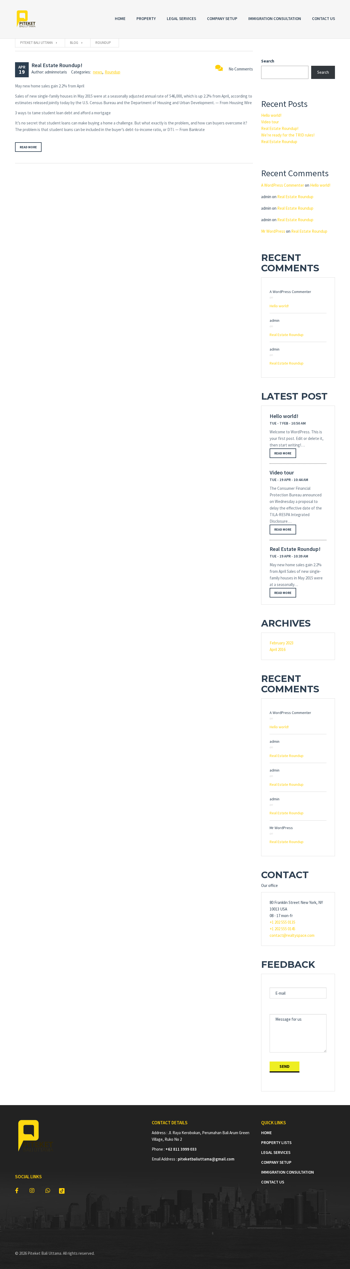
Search (267, 61)
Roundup (112, 72)
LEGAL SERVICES (275, 1152)
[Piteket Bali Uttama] (26, 19)
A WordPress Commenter (282, 185)
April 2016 (277, 649)
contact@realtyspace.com (292, 935)
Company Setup (222, 18)
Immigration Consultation (274, 18)
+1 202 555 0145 (282, 928)
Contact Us (323, 18)
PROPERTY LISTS (276, 1142)
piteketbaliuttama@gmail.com (206, 1159)
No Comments (241, 69)
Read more (28, 147)
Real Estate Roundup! (56, 65)
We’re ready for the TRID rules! (287, 135)
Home (120, 18)
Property (146, 18)
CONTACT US (272, 1182)
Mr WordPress (273, 231)
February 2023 (281, 642)
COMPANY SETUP (276, 1162)
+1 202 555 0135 (282, 922)
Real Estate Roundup (279, 141)
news (97, 72)
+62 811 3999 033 (181, 1149)
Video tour (270, 121)
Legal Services (181, 18)
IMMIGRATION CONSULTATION (287, 1172)
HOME (266, 1132)
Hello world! (271, 115)
